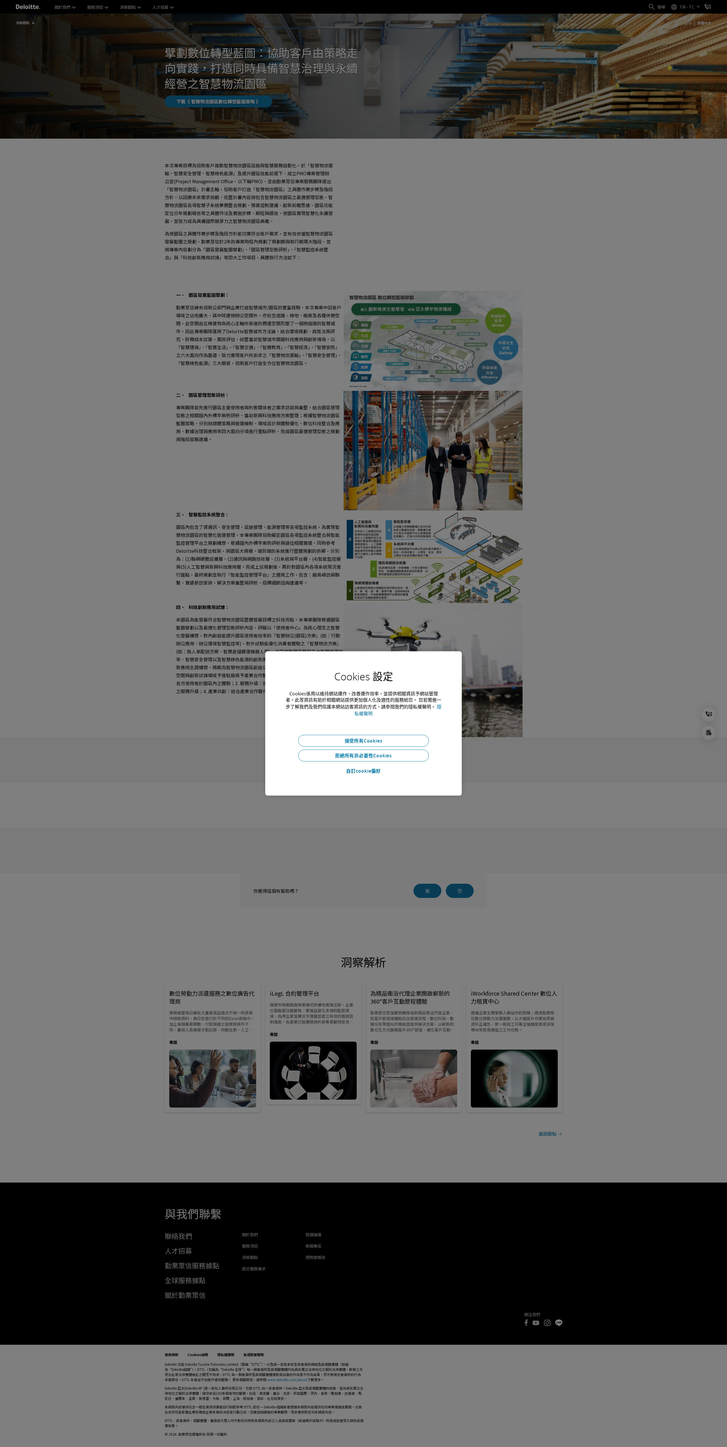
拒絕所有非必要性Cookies (363, 755)
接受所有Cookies (364, 741)
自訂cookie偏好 (363, 771)
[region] (363, 723)
